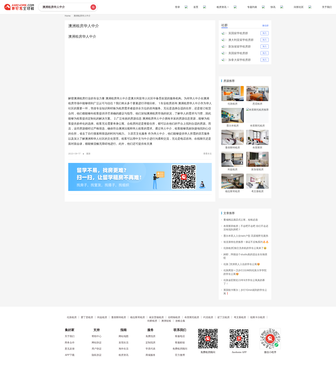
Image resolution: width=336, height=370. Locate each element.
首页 (195, 6)
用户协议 (97, 348)
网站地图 (123, 336)
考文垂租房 (257, 191)
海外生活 (123, 348)
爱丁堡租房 (87, 317)
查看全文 (207, 153)
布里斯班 (257, 147)
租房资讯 (123, 354)
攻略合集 (180, 320)
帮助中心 (97, 336)
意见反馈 (70, 348)
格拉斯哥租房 (232, 191)
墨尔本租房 (232, 125)
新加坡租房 (257, 169)
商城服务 (150, 354)
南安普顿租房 (156, 317)
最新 (88, 153)
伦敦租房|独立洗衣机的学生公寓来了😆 (245, 247)
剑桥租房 (152, 320)
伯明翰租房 (174, 317)
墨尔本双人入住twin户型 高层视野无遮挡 (245, 235)
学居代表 (150, 348)
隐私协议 (97, 354)
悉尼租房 (257, 103)
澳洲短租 (166, 320)
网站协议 (97, 342)
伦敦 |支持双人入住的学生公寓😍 (241, 264)
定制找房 (150, 342)
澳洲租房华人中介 (82, 36)
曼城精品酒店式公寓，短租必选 (240, 219)
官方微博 (180, 354)
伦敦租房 (232, 103)
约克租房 (208, 317)
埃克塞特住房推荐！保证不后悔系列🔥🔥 (246, 241)
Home (68, 15)
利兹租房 (232, 169)
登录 (177, 6)
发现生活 (123, 342)
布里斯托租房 (257, 125)
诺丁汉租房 (223, 317)
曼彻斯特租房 (232, 147)
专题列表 (252, 6)
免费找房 (150, 336)
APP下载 (70, 354)
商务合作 (70, 342)
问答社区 (299, 6)
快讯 (273, 6)
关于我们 (327, 6)
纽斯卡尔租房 (257, 317)
